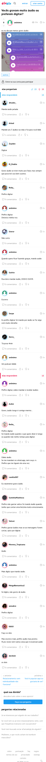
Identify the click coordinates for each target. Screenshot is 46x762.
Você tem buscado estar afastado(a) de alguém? (21, 729)
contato (23, 758)
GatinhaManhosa (16, 497)
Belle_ (11, 424)
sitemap (37, 755)
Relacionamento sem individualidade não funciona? (11, 681)
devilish (12, 656)
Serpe (11, 313)
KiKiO (11, 626)
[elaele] (6, 3)
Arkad (11, 123)
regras (36, 751)
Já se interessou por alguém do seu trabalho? (20, 715)
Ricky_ (11, 187)
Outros (5, 75)
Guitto (12, 272)
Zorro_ (11, 337)
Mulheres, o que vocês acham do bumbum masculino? (18, 736)
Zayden (12, 143)
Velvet (12, 521)
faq (28, 751)
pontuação (19, 751)
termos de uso (11, 755)
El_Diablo (13, 164)
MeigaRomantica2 (17, 585)
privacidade (25, 755)
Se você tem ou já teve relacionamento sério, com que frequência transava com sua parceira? (22, 722)
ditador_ (12, 102)
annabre (12, 606)
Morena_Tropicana (17, 544)
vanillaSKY (13, 477)
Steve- (12, 231)
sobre (9, 751)
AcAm (11, 404)
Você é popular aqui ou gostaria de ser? (34, 680)
